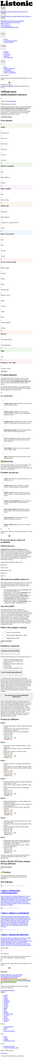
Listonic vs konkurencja (14, 22)
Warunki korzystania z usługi (11, 1047)
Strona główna (4, 86)
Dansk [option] (5, 1016)
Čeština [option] (6, 1006)
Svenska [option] (6, 1003)
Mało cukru (8, 980)
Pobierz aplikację (5, 24)
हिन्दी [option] (5, 1009)
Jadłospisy (19, 16)
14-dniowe (7, 982)
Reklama (6, 1039)
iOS (6, 27)
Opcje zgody (4, 1053)
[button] (2, 30)
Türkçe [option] (5, 1021)
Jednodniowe (13, 982)
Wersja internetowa (9, 1026)
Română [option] (6, 1012)
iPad (8, 27)
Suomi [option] (5, 1011)
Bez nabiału (27, 980)
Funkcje (3, 11)
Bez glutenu (4, 979)
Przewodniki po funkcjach (11, 11)
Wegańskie (21, 980)
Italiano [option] (6, 1008)
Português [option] (6, 1002)
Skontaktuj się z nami (9, 1040)
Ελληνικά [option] (6, 1015)
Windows (13, 27)
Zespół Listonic (12, 101)
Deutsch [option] (6, 998)
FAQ (5, 1029)
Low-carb (9, 979)
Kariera (6, 1038)
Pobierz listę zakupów (6, 117)
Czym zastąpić (18, 21)
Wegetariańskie (14, 980)
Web (10, 27)
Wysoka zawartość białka (18, 979)
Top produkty (13, 16)
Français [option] (6, 1005)
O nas (5, 1036)
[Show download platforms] (10, 26)
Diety (2, 21)
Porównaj (7, 16)
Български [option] (7, 1019)
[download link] (4, 990)
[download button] (5, 83)
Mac (17, 27)
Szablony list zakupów (9, 21)
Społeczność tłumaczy (9, 1031)
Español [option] (6, 999)
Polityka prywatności (9, 1046)
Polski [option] (5, 996)
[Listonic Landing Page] (16, 5)
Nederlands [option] (7, 1001)
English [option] (6, 995)
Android (3, 27)
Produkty (3, 16)
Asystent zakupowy (23, 11)
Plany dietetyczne (26, 16)
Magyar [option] (6, 1018)
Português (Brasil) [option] (8, 1014)
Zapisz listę (4, 371)
